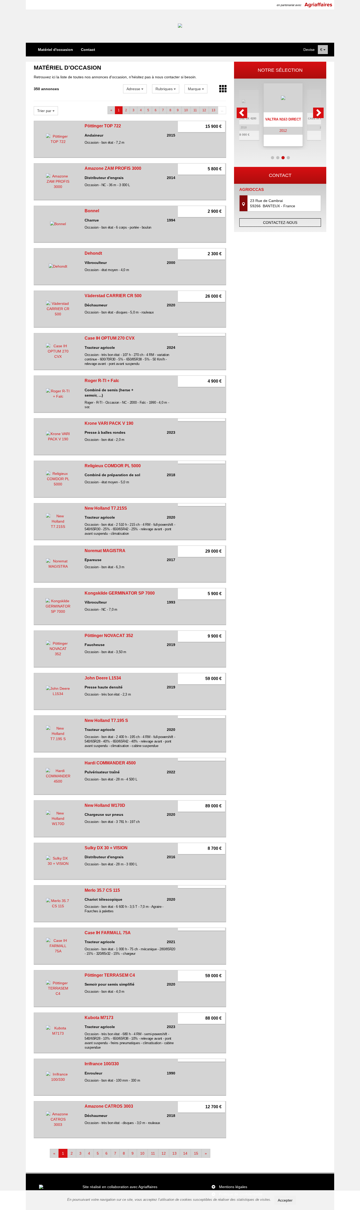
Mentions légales (233, 1187)
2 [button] (277, 157)
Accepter (285, 1200)
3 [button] (283, 157)
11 (195, 110)
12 (204, 110)
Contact (88, 49)
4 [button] (288, 157)
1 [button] (272, 157)
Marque (195, 89)
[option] (280, 115)
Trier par (44, 111)
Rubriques (164, 89)
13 (213, 110)
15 (196, 1153)
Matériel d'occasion (55, 49)
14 (185, 1153)
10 (186, 110)
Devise (309, 49)
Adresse (134, 89)
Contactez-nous (280, 222)
